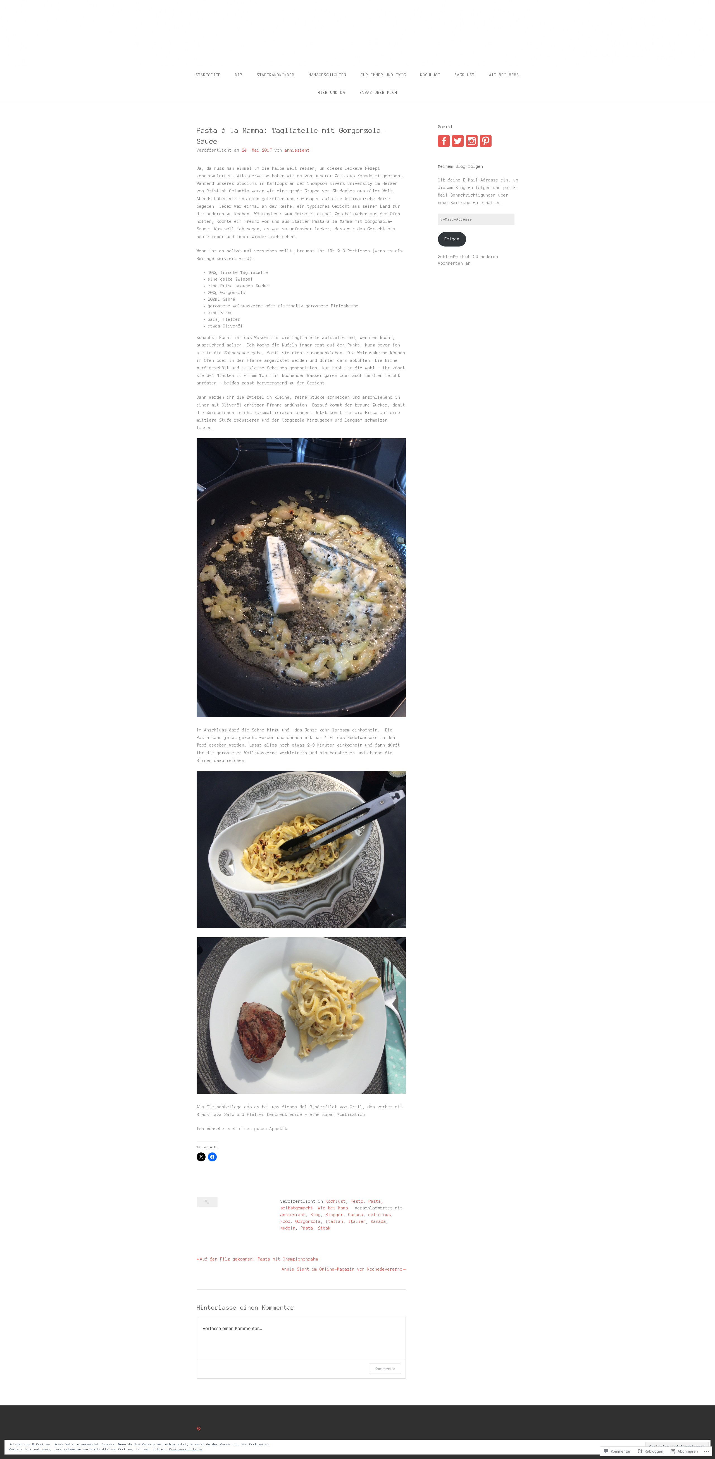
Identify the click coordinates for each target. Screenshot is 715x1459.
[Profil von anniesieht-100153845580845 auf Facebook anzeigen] (444, 141)
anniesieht (297, 150)
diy (239, 75)
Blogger (334, 1214)
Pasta (307, 1228)
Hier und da (331, 93)
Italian (334, 1221)
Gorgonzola (308, 1221)
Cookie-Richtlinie (185, 1449)
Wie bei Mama (504, 75)
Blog (316, 1214)
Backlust (465, 75)
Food (285, 1221)
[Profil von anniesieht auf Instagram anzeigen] (472, 141)
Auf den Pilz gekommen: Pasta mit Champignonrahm (259, 1259)
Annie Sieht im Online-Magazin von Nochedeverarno (342, 1269)
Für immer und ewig (383, 75)
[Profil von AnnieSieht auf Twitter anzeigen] (458, 141)
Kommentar (385, 1368)
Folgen (451, 239)
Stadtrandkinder (276, 75)
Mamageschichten (328, 75)
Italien (357, 1221)
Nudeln (287, 1228)
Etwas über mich (378, 93)
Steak (324, 1228)
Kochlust (430, 75)
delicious (379, 1214)
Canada (355, 1214)
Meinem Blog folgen (460, 166)
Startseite (208, 75)
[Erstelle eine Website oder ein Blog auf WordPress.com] (199, 1429)
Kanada (378, 1221)
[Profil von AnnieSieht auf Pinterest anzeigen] (486, 141)
